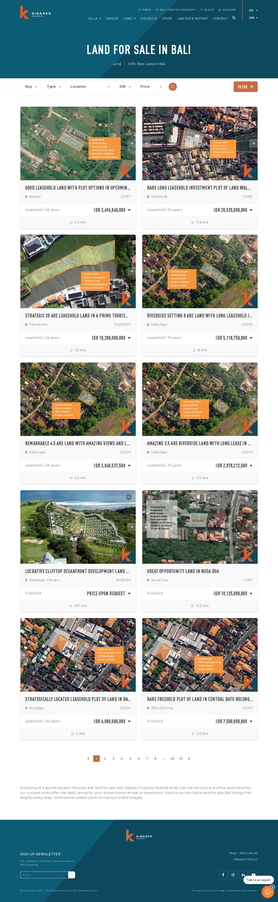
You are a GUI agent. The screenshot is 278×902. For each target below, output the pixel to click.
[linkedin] (243, 875)
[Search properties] (234, 18)
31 (181, 758)
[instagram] (233, 875)
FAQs (233, 853)
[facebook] (223, 875)
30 (172, 758)
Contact (220, 18)
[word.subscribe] (71, 875)
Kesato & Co (90, 890)
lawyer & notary (192, 18)
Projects (149, 18)
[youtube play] (253, 875)
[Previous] (88, 758)
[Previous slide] (24, 143)
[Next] (189, 758)
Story (167, 18)
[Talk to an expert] (268, 892)
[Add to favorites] (129, 113)
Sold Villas (249, 853)
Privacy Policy (246, 859)
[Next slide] (132, 143)
